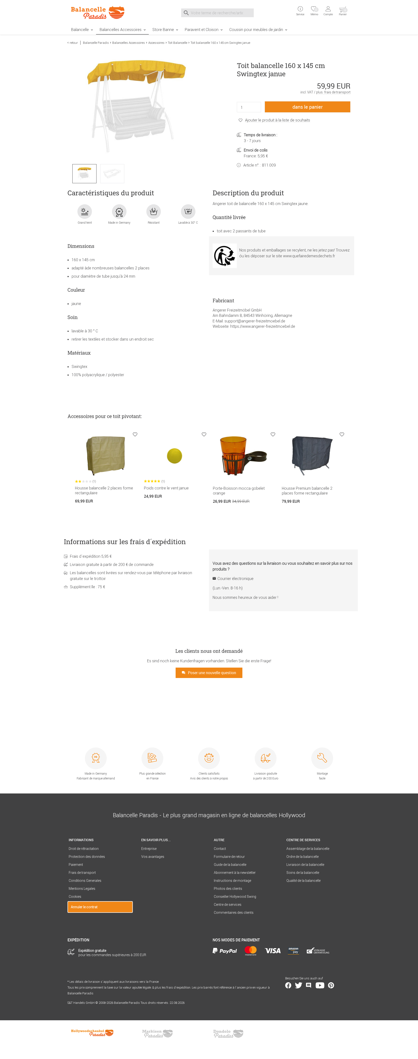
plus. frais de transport (333, 92)
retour (74, 43)
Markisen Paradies (157, 1033)
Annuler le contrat (84, 907)
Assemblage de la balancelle (307, 848)
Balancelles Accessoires (121, 29)
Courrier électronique (235, 578)
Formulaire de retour (229, 856)
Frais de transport (82, 872)
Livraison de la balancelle (305, 864)
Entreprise (149, 848)
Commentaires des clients (234, 912)
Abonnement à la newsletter (235, 872)
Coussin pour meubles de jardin (256, 29)
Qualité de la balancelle (303, 880)
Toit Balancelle (177, 43)
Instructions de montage (232, 880)
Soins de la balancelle (302, 872)
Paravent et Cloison (201, 29)
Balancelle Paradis (96, 43)
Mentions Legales (82, 888)
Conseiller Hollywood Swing (235, 896)
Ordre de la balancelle (302, 856)
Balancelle (80, 29)
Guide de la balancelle (230, 864)
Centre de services (227, 904)
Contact (220, 848)
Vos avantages (152, 856)
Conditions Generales (85, 880)
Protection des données (87, 856)
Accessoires (156, 43)
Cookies (75, 896)
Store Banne (163, 29)
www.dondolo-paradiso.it (228, 1033)
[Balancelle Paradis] (100, 12)
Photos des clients (228, 888)
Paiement (76, 864)
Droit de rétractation (84, 848)
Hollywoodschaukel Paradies (93, 1033)
